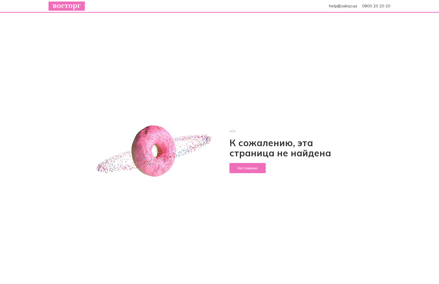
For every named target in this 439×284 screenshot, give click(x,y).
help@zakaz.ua (343, 5)
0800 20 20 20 (376, 5)
